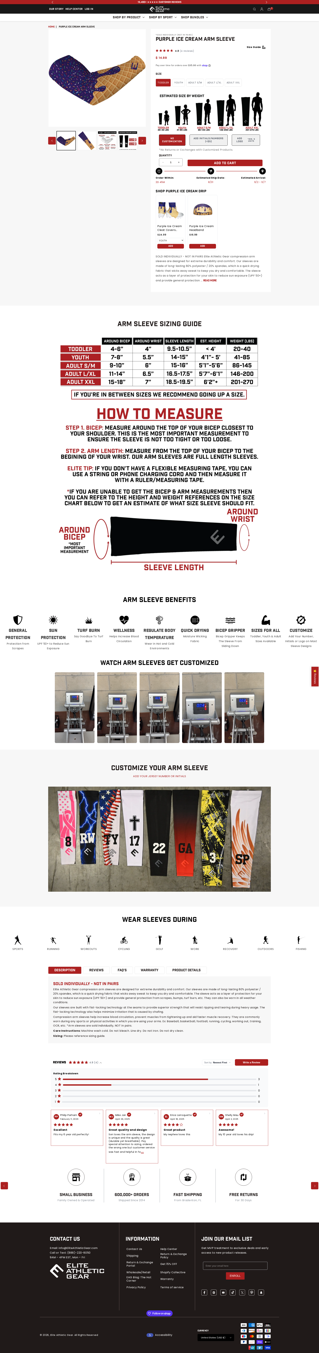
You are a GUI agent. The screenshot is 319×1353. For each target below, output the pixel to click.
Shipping (132, 1255)
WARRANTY (149, 970)
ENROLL (235, 1275)
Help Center (168, 1249)
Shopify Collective (173, 1272)
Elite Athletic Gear (61, 1335)
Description (64, 970)
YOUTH (178, 82)
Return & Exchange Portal (139, 1264)
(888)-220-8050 (78, 1253)
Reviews (96, 970)
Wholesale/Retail (138, 1272)
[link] (170, 209)
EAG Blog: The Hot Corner (138, 1279)
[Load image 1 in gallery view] (66, 140)
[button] (254, 9)
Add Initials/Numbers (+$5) (208, 140)
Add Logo (245, 140)
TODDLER (163, 82)
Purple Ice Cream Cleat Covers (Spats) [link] (169, 228)
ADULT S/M (195, 82)
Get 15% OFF (168, 1264)
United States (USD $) (213, 1337)
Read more (210, 280)
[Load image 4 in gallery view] (127, 140)
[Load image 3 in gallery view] (107, 140)
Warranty (167, 1279)
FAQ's (122, 970)
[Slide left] (52, 141)
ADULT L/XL (214, 82)
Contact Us (134, 1249)
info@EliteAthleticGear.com (78, 1248)
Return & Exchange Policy (173, 1255)
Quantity (165, 155)
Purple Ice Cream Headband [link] (201, 228)
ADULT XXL (233, 82)
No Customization (172, 140)
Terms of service (172, 1287)
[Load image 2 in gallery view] (86, 140)
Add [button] (170, 246)
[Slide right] (142, 141)
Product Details (186, 970)
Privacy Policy (136, 1287)
